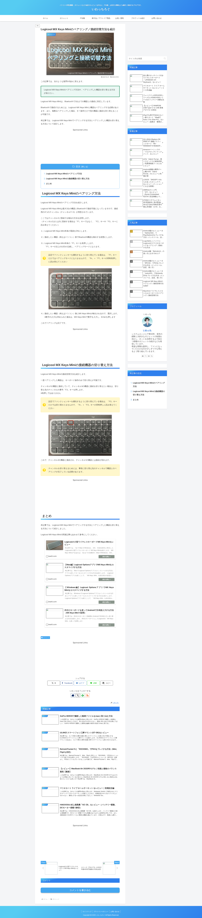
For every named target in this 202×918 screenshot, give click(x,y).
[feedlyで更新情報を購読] (82, 695)
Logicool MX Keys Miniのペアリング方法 (64, 173)
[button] (106, 683)
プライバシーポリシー (101, 911)
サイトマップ (87, 911)
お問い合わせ (115, 911)
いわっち (147, 330)
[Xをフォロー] (78, 695)
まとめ (49, 183)
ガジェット (46, 637)
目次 (78, 166)
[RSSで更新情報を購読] (87, 695)
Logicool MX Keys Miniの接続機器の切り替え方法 (67, 178)
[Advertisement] (80, 146)
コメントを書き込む (80, 890)
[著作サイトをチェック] (73, 695)
